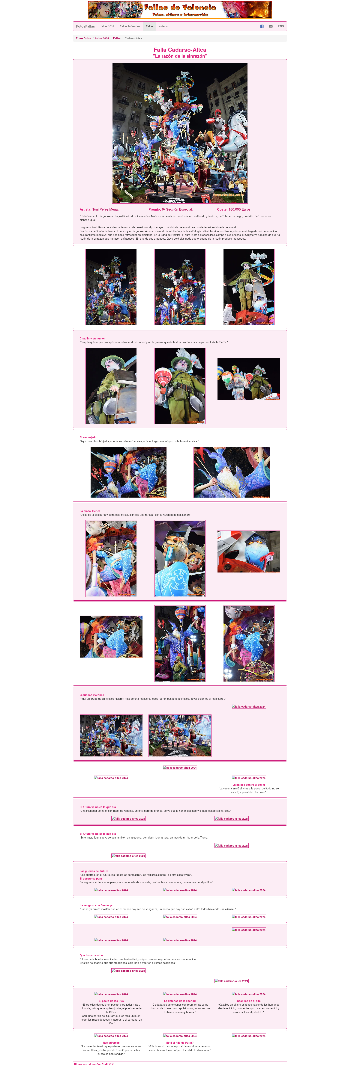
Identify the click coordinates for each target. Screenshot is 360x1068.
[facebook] (262, 26)
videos (163, 26)
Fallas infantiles (130, 26)
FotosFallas (85, 26)
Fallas (150, 26)
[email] (270, 26)
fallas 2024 (107, 26)
